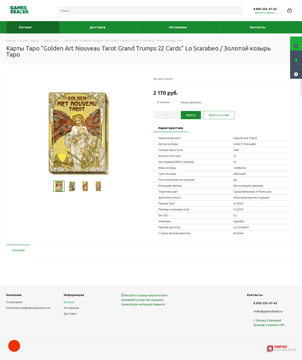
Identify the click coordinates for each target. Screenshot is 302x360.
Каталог (69, 302)
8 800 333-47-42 (265, 9)
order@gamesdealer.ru (268, 311)
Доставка (70, 313)
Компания (14, 295)
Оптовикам (71, 308)
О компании (14, 302)
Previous (49, 186)
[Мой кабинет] (289, 10)
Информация (74, 295)
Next (109, 186)
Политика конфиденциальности (28, 308)
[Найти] (237, 11)
